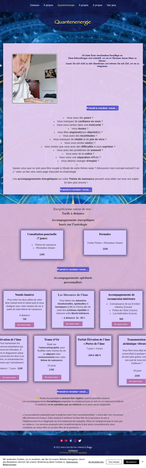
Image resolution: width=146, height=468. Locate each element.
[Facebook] (70, 440)
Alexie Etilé (83, 452)
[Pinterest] (61, 440)
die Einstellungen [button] (96, 461)
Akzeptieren (131, 461)
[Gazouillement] (80, 440)
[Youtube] (66, 440)
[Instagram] (75, 440)
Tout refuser (114, 461)
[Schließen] (142, 462)
